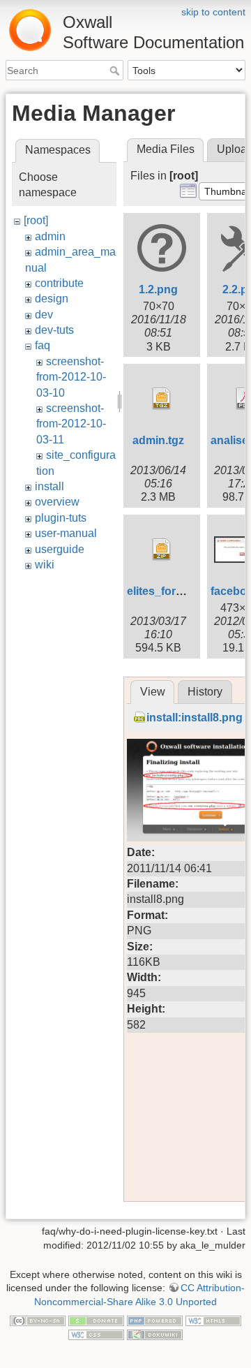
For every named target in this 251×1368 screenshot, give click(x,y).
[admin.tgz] (162, 398)
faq (42, 345)
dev (44, 315)
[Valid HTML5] (213, 1319)
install (49, 486)
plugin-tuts (60, 518)
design (51, 298)
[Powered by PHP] (155, 1319)
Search (116, 70)
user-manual (66, 533)
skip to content (213, 11)
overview (57, 502)
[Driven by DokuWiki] (155, 1333)
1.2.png (158, 289)
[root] (36, 220)
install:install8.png (194, 717)
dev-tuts (54, 330)
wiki (44, 565)
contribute (59, 283)
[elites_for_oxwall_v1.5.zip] (162, 549)
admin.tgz (158, 440)
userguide (59, 549)
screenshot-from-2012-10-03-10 (71, 377)
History (205, 692)
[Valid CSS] (96, 1333)
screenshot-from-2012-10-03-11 (71, 424)
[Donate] (96, 1319)
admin (50, 236)
